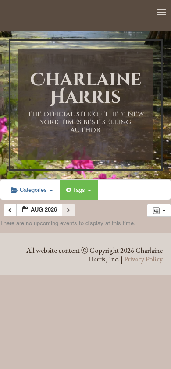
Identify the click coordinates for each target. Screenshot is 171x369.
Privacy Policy (143, 259)
